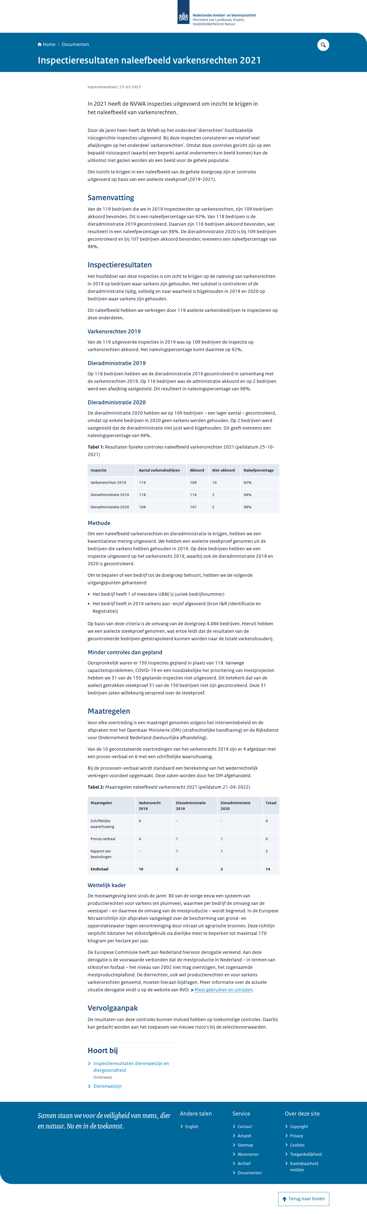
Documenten (75, 44)
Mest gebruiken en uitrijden (223, 990)
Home (49, 44)
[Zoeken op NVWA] (323, 45)
